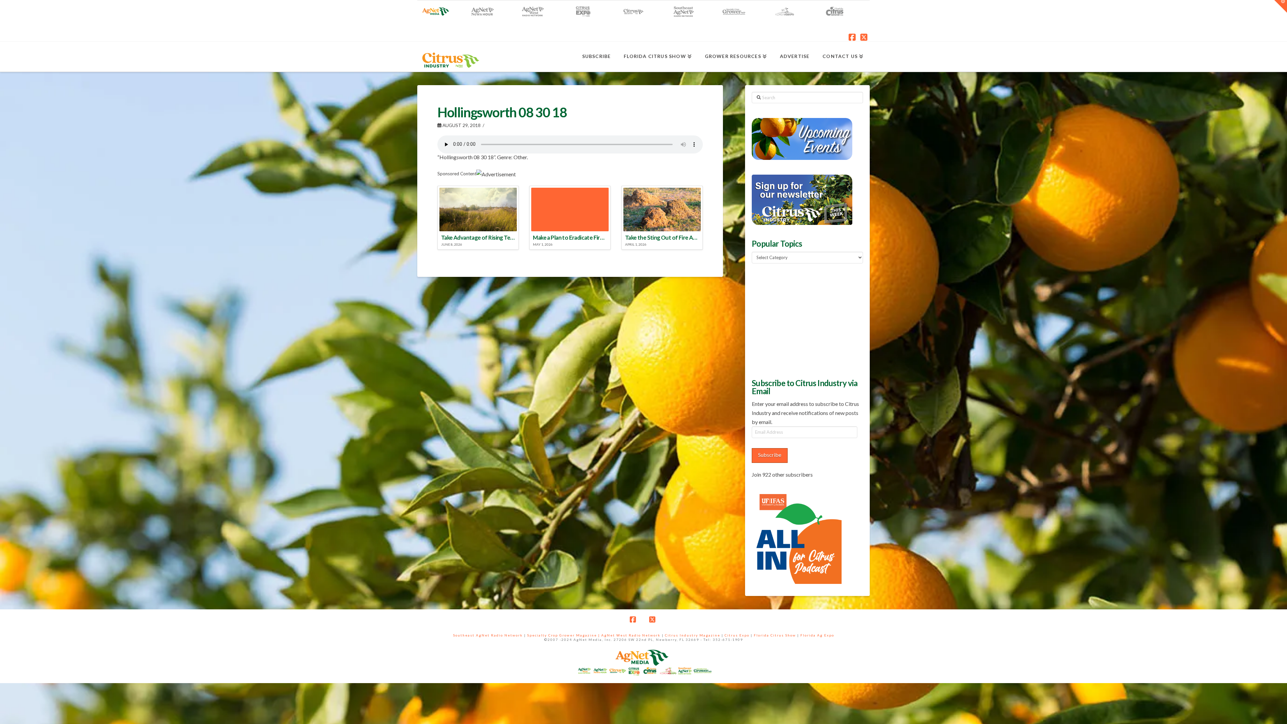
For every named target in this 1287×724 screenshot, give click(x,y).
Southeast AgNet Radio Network (488, 635)
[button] (1280, 6)
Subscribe (769, 454)
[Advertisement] (802, 320)
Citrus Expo (737, 635)
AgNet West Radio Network (631, 635)
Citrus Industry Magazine (692, 635)
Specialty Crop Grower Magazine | (564, 635)
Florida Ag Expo (817, 635)
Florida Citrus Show (775, 635)
